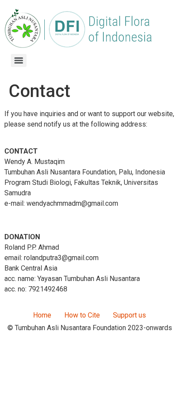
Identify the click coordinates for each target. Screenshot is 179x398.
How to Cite (82, 315)
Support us (129, 315)
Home (42, 315)
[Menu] (19, 60)
